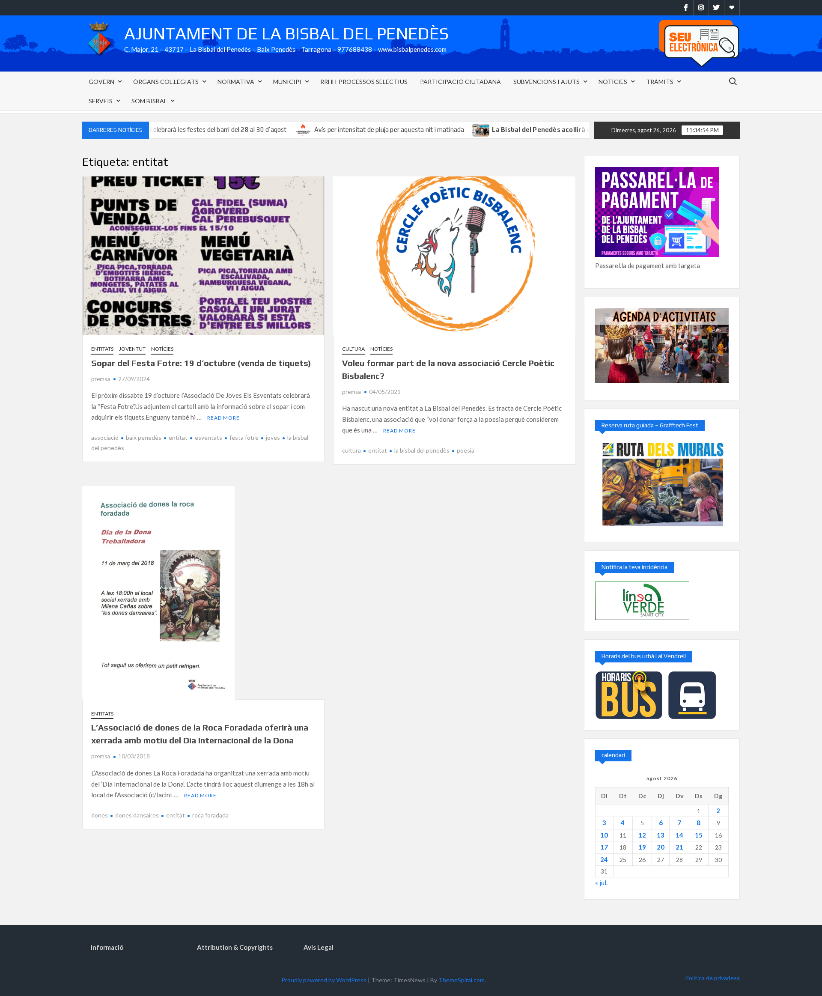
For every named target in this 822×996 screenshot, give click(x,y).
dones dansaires (137, 815)
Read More (223, 418)
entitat (178, 437)
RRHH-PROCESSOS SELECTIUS (364, 81)
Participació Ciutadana (460, 81)
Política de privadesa (712, 977)
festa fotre (244, 437)
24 (604, 859)
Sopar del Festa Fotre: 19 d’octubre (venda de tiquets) (201, 363)
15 (699, 835)
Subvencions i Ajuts (546, 81)
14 (679, 835)
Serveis (101, 100)
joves (273, 437)
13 (660, 835)
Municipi (287, 81)
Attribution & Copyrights (235, 947)
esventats (208, 437)
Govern (101, 81)
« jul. (601, 882)
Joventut (132, 349)
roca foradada (210, 815)
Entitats (102, 349)
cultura (351, 450)
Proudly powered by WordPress (323, 980)
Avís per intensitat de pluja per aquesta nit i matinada (350, 129)
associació (105, 437)
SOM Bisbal (149, 100)
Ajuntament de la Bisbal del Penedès (286, 33)
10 (604, 835)
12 (642, 835)
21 (679, 847)
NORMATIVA (235, 81)
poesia (465, 450)
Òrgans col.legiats (166, 81)
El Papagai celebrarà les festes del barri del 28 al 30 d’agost (163, 129)
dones (99, 815)
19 (642, 847)
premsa (100, 379)
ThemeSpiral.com (461, 980)
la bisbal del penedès (422, 450)
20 (660, 847)
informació (107, 947)
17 (604, 847)
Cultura (353, 349)
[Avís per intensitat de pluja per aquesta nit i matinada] (265, 129)
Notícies (613, 81)
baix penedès (143, 437)
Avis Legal (319, 947)
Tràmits (659, 81)
